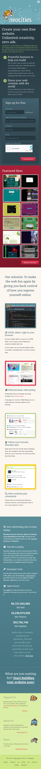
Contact (24, 765)
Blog (23, 762)
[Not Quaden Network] (29, 223)
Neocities (9, 758)
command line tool (14, 70)
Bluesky (31, 758)
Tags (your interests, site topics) (15, 117)
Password (8, 126)
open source (17, 758)
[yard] (11, 223)
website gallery (19, 396)
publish (8, 590)
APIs (24, 578)
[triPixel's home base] (29, 195)
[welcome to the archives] (11, 209)
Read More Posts (21, 749)
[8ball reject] (29, 181)
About (5, 762)
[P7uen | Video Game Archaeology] (29, 251)
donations (15, 541)
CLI (19, 762)
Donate (24, 711)
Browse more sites (30, 262)
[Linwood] (11, 181)
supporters (6, 706)
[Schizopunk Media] (11, 251)
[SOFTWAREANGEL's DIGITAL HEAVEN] (11, 195)
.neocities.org (29, 112)
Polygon (29, 655)
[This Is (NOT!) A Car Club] (29, 209)
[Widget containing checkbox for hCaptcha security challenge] (19, 148)
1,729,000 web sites (28, 45)
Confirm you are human (13, 143)
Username (8, 109)
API (28, 762)
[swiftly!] (29, 237)
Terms (16, 765)
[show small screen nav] (38, 2)
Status (34, 762)
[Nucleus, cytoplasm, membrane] (11, 237)
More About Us (22, 732)
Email (7, 134)
